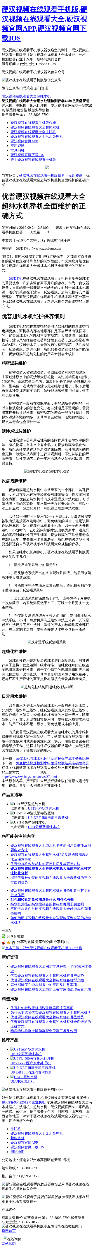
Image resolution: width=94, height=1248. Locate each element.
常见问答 (17, 150)
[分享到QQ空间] (8, 943)
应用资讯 (17, 146)
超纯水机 (16, 278)
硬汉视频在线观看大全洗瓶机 (33, 132)
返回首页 (9, 1231)
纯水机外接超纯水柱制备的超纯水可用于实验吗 (47, 904)
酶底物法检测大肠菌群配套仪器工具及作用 (43, 1031)
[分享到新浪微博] (3, 943)
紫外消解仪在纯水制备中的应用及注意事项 (43, 985)
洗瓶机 (15, 1129)
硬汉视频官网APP (24, 141)
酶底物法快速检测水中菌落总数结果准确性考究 (52, 763)
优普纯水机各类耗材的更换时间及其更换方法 (45, 864)
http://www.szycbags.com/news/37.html (29, 777)
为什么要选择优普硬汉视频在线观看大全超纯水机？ (50, 1012)
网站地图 (17, 1152)
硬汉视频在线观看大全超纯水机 (26, 96)
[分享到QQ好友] (14, 943)
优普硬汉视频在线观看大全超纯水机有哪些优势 (47, 975)
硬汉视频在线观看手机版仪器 (33, 123)
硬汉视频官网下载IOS (27, 155)
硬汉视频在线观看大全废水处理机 (36, 1133)
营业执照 (39, 1102)
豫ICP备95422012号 (17, 1102)
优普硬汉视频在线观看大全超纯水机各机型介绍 (47, 980)
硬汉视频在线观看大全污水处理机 (36, 136)
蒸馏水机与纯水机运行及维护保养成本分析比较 (52, 758)
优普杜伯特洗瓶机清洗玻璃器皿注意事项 (41, 1008)
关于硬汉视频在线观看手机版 (33, 159)
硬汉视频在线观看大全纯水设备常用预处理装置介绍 (50, 989)
